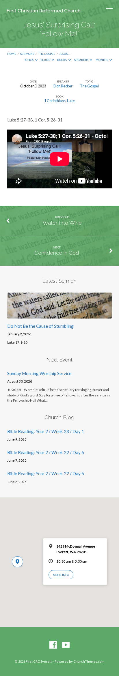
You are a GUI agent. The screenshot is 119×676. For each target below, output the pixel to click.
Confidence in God (56, 253)
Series (46, 59)
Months (102, 59)
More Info (61, 574)
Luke (71, 100)
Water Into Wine (62, 223)
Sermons (27, 53)
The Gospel (46, 53)
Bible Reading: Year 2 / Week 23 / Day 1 (45, 431)
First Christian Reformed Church (44, 11)
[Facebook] (53, 645)
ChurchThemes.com (88, 661)
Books (62, 59)
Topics (29, 59)
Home (11, 53)
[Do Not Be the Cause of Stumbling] (59, 315)
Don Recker (62, 86)
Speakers (81, 59)
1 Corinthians (55, 100)
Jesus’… (64, 53)
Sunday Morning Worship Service (39, 373)
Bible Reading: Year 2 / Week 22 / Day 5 (45, 473)
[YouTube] (66, 645)
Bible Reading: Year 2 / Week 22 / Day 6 (45, 452)
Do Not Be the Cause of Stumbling (40, 326)
